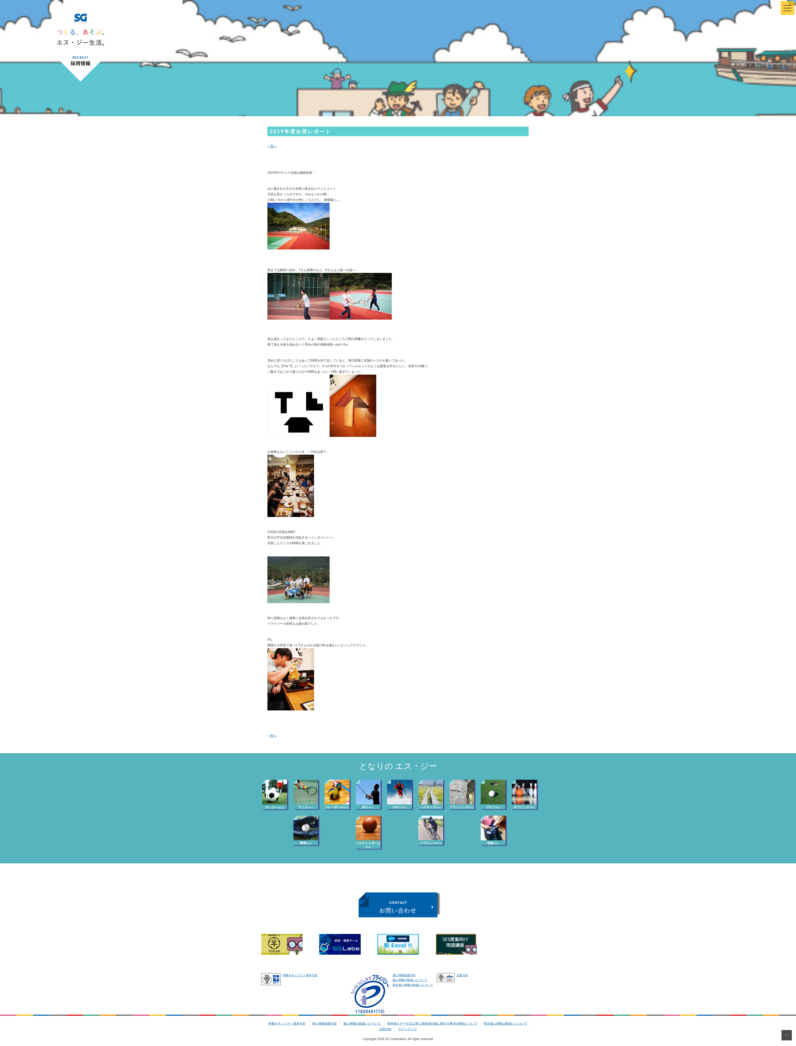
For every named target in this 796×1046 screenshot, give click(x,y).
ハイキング (430, 807)
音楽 (493, 843)
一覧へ (272, 146)
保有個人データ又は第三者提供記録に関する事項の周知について (432, 1023)
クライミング (462, 807)
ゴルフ (493, 807)
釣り (368, 807)
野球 (306, 843)
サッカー (275, 807)
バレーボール (337, 807)
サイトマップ (407, 1029)
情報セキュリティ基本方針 (300, 975)
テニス (305, 807)
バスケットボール (368, 845)
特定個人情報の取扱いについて (413, 985)
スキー (399, 807)
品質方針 (462, 975)
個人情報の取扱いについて (410, 980)
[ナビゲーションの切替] (788, 8)
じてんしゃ (430, 842)
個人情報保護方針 (404, 975)
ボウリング (524, 807)
